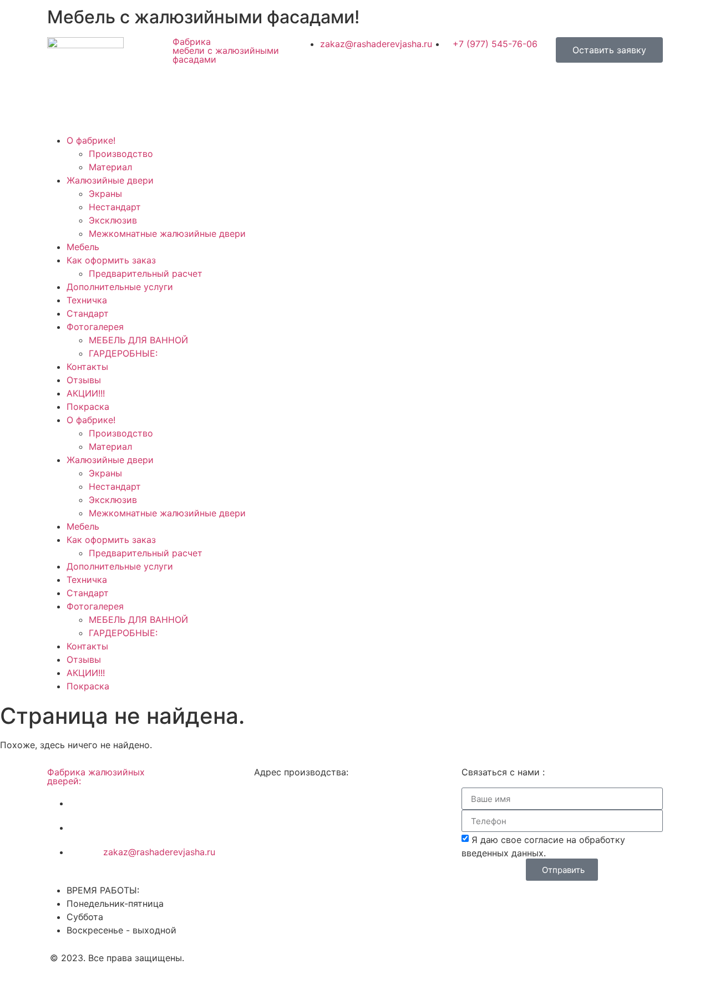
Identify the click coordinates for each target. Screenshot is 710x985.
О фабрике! (91, 140)
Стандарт (88, 313)
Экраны (105, 193)
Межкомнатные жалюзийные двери (167, 233)
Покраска (88, 406)
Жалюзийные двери (110, 180)
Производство (121, 153)
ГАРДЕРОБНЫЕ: (123, 353)
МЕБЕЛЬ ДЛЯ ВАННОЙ (138, 340)
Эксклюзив (113, 220)
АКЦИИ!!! (86, 393)
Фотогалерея (95, 326)
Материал (110, 166)
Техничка (87, 300)
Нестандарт (115, 206)
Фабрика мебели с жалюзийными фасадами (226, 50)
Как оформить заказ (111, 260)
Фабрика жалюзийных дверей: (96, 776)
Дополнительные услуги (120, 286)
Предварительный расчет (145, 273)
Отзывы (84, 379)
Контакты (87, 366)
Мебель (83, 246)
